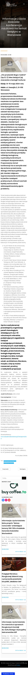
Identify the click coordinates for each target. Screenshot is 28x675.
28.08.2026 (5, 648)
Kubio (18, 665)
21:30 (9, 55)
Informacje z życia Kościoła (10, 461)
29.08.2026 (5, 549)
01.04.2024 (4, 55)
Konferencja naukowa (9, 463)
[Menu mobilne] (24, 4)
